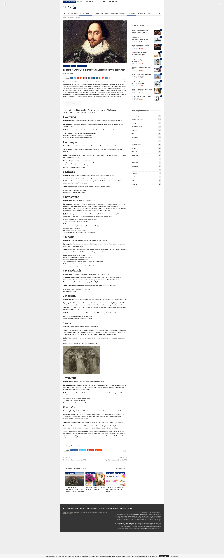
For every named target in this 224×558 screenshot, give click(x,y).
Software (134, 173)
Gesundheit (135, 166)
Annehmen (163, 556)
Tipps (149, 13)
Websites (134, 184)
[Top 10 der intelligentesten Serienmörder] (157, 62)
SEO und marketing (137, 144)
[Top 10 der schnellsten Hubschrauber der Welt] (157, 84)
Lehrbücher (135, 130)
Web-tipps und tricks (137, 141)
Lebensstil (141, 13)
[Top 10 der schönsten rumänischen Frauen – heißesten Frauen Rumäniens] (157, 91)
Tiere (133, 180)
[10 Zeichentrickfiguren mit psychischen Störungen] (157, 54)
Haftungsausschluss (123, 528)
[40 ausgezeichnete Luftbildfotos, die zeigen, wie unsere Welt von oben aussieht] (74, 479)
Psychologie (72, 13)
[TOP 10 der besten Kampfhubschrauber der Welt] (157, 40)
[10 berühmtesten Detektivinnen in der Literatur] (157, 98)
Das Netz (134, 148)
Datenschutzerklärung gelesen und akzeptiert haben (147, 528)
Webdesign (135, 134)
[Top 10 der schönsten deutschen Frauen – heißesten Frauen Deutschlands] (157, 76)
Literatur (67, 66)
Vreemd (134, 159)
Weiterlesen (174, 556)
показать (76, 103)
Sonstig (131, 13)
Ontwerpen (110, 473)
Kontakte (79, 1)
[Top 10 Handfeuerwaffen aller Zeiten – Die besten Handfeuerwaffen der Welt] (157, 47)
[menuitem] (84, 1)
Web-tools (134, 152)
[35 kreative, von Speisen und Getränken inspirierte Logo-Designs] (115, 479)
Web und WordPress (118, 13)
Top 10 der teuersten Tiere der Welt (116, 460)
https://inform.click (137, 514)
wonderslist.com (78, 446)
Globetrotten (135, 155)
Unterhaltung (85, 13)
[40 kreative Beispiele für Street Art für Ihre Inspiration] (95, 479)
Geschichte (135, 177)
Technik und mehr (100, 13)
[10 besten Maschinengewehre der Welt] (157, 69)
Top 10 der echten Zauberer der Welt (74, 460)
